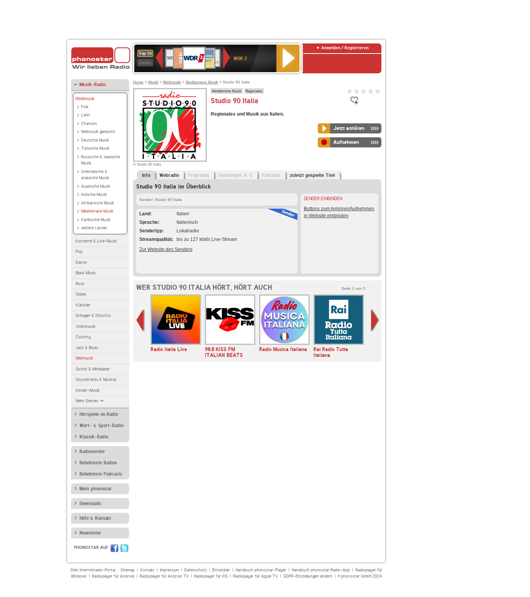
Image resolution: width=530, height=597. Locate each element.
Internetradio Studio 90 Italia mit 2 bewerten (356, 91)
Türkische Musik (95, 148)
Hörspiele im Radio (99, 414)
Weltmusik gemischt (98, 131)
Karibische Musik (96, 219)
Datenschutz (195, 570)
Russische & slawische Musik (100, 160)
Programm (198, 175)
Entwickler (221, 570)
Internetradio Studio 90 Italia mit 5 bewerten (377, 91)
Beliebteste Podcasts (101, 474)
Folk (84, 106)
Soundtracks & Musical (96, 379)
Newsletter (90, 533)
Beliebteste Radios (98, 462)
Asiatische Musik (95, 186)
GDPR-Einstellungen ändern (308, 576)
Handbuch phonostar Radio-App (321, 570)
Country (83, 336)
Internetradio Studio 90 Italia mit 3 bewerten (363, 91)
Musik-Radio (93, 84)
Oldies (81, 294)
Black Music (86, 272)
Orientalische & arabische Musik (95, 175)
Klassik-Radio (94, 437)
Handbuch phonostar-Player (261, 570)
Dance (81, 262)
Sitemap (128, 570)
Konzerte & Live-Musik (96, 241)
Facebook (114, 548)
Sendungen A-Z (235, 175)
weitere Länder (94, 227)
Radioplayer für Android (113, 576)
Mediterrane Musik (97, 211)
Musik (153, 82)
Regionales (254, 90)
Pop (79, 251)
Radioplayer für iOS (211, 576)
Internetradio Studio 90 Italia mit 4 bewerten (370, 91)
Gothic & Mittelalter (93, 369)
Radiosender (92, 451)
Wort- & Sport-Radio (101, 425)
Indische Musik (94, 194)
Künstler (83, 305)
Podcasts (271, 175)
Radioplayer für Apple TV (255, 576)
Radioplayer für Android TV (164, 576)
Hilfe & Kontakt (95, 518)
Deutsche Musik (95, 140)
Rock (80, 283)
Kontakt (147, 570)
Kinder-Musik (88, 390)
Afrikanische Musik (97, 203)
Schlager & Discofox (93, 315)
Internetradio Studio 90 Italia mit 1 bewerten (349, 91)
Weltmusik (85, 98)
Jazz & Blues (87, 347)
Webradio (169, 175)
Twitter (124, 548)
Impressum (169, 570)
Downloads (90, 503)
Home (138, 82)
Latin (85, 115)
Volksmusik (85, 326)
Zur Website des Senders (165, 249)
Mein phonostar (96, 488)
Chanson (89, 123)
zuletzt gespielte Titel (312, 175)
